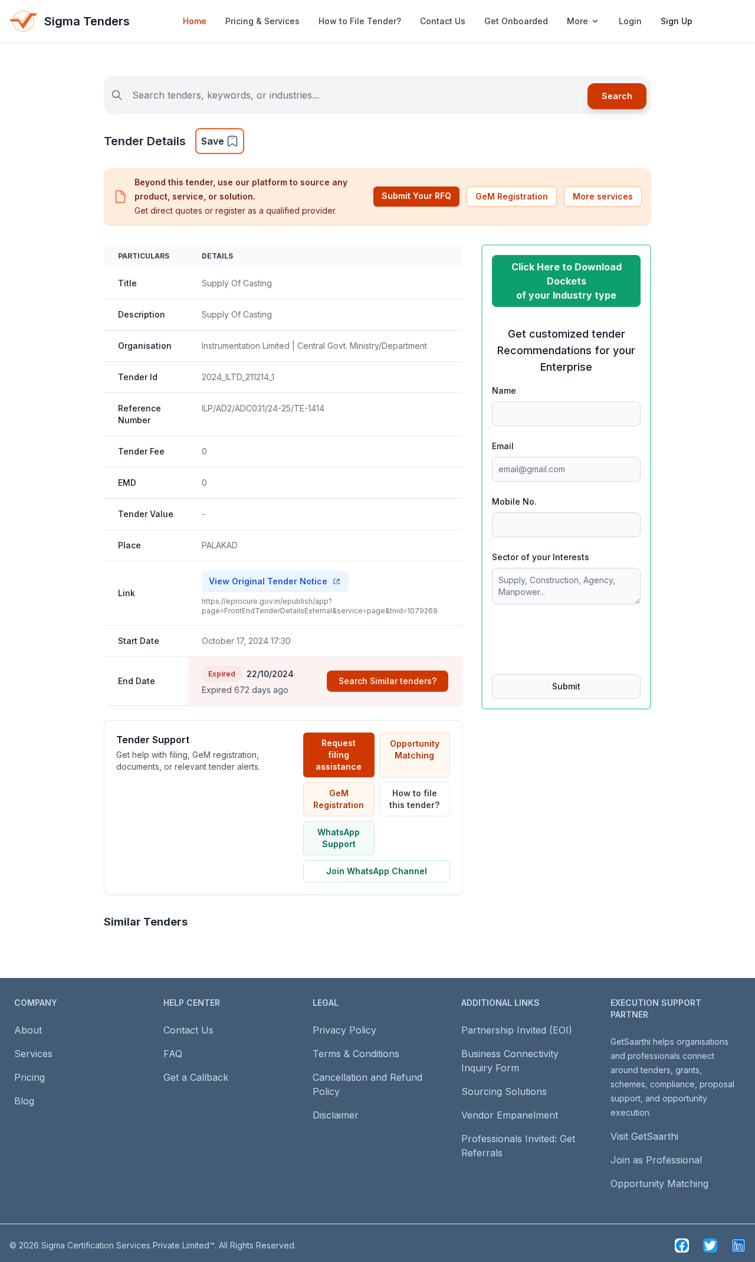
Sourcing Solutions (504, 1091)
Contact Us (442, 21)
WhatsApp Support (338, 838)
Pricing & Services (262, 21)
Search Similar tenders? (387, 681)
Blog (24, 1101)
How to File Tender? (360, 21)
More (577, 21)
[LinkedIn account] (738, 1245)
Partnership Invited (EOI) (516, 1030)
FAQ (172, 1054)
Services (33, 1054)
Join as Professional (656, 1160)
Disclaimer (336, 1115)
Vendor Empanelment (509, 1115)
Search (617, 96)
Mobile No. (514, 501)
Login (630, 21)
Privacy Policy (344, 1030)
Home (194, 21)
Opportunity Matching (414, 749)
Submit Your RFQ (416, 196)
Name (504, 390)
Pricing (29, 1077)
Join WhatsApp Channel (376, 871)
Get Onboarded (516, 21)
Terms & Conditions (356, 1054)
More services (603, 196)
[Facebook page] (682, 1245)
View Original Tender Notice (268, 581)
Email (503, 446)
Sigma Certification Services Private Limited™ (128, 1245)
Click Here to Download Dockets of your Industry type (566, 281)
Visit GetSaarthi (644, 1136)
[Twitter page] (710, 1245)
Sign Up (676, 21)
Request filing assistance (339, 754)
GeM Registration (511, 196)
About (28, 1030)
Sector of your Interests (540, 557)
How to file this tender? (414, 799)
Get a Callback (195, 1077)
